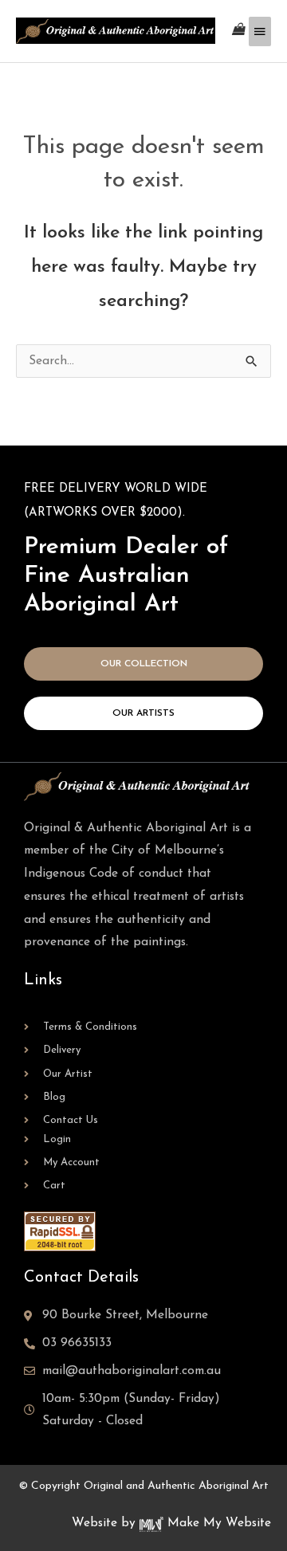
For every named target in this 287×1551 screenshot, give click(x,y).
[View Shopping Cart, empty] (238, 30)
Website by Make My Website (171, 1523)
